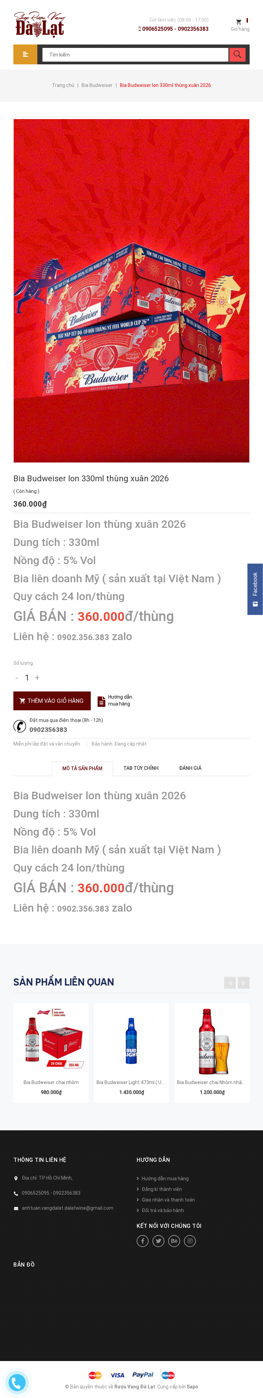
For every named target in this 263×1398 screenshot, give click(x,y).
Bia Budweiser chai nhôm (51, 1082)
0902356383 (48, 730)
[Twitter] (158, 1241)
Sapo (192, 1386)
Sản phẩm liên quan (63, 982)
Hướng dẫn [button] (153, 1160)
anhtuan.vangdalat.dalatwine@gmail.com (67, 1208)
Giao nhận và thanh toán (168, 1200)
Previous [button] (230, 983)
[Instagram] (190, 1241)
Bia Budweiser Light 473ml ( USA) (133, 1082)
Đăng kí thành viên (162, 1189)
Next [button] (244, 983)
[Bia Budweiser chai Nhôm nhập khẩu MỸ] (212, 1041)
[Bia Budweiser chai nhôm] (51, 1041)
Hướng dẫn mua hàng (120, 700)
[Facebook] (143, 1241)
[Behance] (174, 1241)
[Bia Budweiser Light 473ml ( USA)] (131, 1041)
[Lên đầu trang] (254, 1382)
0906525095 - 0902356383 (175, 29)
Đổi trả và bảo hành (163, 1210)
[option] (51, 1056)
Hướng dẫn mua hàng (165, 1178)
